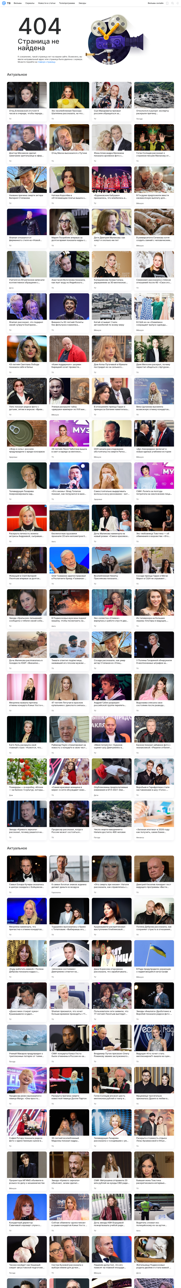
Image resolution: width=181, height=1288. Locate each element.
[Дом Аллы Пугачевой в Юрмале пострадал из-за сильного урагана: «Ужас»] (112, 355)
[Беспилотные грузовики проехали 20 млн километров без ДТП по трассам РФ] (69, 524)
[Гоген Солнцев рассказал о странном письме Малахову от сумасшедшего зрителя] (154, 144)
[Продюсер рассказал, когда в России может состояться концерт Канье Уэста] (69, 820)
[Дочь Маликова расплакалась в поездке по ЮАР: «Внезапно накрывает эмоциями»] (27, 651)
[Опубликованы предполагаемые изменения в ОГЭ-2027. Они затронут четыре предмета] (112, 778)
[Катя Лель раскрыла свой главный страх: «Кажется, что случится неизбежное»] (27, 736)
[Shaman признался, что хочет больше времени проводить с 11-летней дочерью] (69, 1171)
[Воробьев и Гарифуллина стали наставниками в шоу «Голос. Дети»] (154, 778)
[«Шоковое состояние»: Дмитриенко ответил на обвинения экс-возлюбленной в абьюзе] (69, 1129)
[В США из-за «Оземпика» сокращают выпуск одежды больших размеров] (154, 313)
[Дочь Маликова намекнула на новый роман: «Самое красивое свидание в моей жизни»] (112, 524)
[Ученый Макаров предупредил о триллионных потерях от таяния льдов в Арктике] (27, 1213)
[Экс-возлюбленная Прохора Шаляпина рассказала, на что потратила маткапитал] (69, 102)
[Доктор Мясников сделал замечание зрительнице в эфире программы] (27, 144)
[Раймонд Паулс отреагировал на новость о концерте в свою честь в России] (69, 736)
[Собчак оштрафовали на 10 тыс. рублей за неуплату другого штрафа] (154, 905)
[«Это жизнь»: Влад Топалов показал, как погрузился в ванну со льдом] (69, 482)
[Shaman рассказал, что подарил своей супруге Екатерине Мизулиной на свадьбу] (27, 313)
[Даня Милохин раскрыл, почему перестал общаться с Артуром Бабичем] (154, 355)
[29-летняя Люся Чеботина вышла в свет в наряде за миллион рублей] (69, 440)
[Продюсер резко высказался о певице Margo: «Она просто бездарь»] (27, 1256)
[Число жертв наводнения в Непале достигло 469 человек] (112, 820)
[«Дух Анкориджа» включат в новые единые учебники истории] (154, 440)
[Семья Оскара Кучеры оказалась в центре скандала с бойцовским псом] (27, 1044)
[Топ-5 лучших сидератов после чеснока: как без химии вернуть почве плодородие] (69, 863)
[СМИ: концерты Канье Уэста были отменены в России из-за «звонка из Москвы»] (69, 1213)
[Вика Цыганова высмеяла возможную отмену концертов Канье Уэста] (154, 397)
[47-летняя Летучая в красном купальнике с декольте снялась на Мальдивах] (69, 693)
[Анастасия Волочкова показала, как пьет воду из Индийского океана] (69, 271)
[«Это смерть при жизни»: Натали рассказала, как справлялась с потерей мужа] (112, 1044)
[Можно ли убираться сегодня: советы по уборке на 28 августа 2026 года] (69, 989)
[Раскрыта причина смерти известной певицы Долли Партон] (69, 1256)
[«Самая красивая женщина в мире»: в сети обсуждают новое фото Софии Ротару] (69, 778)
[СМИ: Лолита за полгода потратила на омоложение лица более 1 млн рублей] (154, 482)
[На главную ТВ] (8, 3)
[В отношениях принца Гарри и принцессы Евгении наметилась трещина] (112, 397)
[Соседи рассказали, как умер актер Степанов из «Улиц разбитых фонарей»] (112, 651)
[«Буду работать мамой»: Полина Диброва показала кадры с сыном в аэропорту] (27, 1129)
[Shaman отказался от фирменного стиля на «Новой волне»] (27, 228)
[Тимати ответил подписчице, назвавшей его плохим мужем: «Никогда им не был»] (69, 651)
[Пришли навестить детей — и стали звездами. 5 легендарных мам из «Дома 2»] (69, 947)
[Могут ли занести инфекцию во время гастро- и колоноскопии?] (112, 905)
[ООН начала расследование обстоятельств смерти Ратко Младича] (112, 440)
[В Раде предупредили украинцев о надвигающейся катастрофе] (154, 1129)
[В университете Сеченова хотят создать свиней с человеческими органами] (154, 228)
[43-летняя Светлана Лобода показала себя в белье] (27, 355)
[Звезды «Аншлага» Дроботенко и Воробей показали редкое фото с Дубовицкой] (154, 1171)
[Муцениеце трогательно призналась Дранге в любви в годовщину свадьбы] (154, 1256)
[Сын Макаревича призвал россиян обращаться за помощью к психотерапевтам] (112, 102)
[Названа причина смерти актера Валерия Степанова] (27, 186)
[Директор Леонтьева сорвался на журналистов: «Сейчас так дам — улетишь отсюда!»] (27, 905)
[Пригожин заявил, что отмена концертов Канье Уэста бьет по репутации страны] (27, 989)
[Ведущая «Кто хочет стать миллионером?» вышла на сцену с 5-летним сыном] (154, 1213)
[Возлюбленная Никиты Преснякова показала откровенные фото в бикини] (112, 567)
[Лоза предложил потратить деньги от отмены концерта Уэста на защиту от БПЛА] (69, 905)
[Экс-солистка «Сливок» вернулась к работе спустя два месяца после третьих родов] (112, 609)
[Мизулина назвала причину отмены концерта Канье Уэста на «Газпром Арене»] (27, 693)
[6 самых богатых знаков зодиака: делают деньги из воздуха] (69, 1044)
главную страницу (46, 62)
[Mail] (4, 3)
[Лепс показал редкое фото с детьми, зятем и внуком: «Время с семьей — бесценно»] (27, 397)
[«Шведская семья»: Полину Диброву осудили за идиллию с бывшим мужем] (154, 863)
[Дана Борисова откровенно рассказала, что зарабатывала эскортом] (112, 1129)
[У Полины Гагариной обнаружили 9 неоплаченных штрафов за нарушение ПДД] (154, 651)
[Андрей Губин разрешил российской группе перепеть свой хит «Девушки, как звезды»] (112, 693)
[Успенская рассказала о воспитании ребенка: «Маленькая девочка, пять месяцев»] (112, 947)
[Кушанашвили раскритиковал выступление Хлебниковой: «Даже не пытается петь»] (112, 1087)
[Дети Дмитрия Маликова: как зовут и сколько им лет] (112, 228)
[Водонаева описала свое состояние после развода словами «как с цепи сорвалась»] (154, 693)
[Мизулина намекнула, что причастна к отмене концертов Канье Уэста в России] (27, 1087)
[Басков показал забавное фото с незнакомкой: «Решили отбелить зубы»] (154, 736)
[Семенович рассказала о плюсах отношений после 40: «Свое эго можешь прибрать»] (154, 271)
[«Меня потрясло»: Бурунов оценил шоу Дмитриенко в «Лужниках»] (112, 736)
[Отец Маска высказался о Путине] (69, 144)
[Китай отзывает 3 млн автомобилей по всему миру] (112, 313)
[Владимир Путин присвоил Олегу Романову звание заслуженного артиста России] (112, 1213)
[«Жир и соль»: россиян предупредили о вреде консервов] (27, 440)
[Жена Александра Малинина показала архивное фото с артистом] (112, 144)
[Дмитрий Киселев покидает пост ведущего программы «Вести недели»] (154, 1044)
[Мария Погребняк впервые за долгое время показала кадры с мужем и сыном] (69, 228)
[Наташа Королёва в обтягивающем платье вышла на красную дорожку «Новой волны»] (69, 186)
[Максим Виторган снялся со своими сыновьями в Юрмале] (112, 989)
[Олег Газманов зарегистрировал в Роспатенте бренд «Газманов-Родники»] (69, 567)
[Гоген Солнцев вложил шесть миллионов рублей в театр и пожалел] (112, 1256)
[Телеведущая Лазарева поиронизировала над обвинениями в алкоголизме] (27, 482)
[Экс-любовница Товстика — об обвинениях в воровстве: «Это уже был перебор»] (154, 524)
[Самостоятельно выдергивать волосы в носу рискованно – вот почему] (112, 482)
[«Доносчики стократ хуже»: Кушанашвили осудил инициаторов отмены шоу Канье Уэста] (27, 1171)
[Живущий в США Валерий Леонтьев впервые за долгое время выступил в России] (27, 567)
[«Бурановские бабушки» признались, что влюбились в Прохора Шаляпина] (112, 186)
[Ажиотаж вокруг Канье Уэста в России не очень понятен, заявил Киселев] (27, 863)
